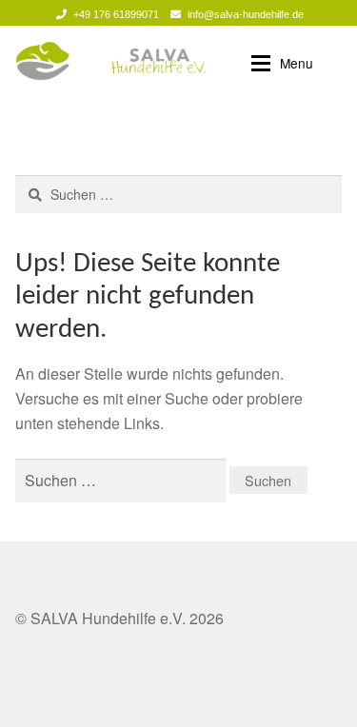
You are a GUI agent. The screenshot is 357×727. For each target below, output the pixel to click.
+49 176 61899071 (116, 14)
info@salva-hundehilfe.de (246, 14)
